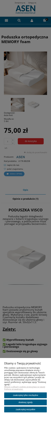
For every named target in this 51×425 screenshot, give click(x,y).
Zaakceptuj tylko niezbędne (25, 395)
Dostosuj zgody (26, 402)
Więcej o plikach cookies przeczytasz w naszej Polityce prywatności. (24, 387)
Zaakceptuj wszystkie (25, 409)
